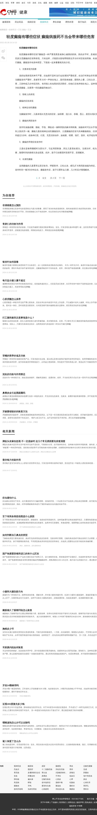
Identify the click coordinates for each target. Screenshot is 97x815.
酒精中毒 (59, 782)
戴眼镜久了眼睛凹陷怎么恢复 (17, 610)
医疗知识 (82, 22)
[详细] (70, 212)
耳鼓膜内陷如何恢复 (13, 647)
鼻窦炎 (44, 776)
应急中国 (88, 3)
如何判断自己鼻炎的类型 (15, 535)
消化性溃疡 (60, 769)
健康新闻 (6, 22)
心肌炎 (58, 779)
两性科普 (69, 22)
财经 (18, 3)
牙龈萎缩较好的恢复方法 (15, 411)
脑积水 (72, 786)
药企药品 (19, 22)
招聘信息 (71, 802)
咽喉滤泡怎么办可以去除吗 (16, 722)
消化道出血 (60, 789)
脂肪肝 (30, 769)
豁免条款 (88, 802)
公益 (61, 3)
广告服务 (54, 802)
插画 (50, 3)
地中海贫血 (87, 776)
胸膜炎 (72, 789)
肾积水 (86, 789)
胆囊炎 (86, 773)
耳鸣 (29, 786)
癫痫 (24, 30)
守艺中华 (79, 3)
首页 (2, 3)
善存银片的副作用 (12, 460)
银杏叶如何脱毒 (10, 262)
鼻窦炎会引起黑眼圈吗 (14, 393)
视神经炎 (17, 766)
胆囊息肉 (31, 776)
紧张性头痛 (46, 786)
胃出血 (44, 773)
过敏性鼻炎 (46, 779)
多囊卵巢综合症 (34, 773)
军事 (12, 3)
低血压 (72, 776)
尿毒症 (72, 773)
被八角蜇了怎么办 (12, 741)
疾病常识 (44, 22)
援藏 (45, 3)
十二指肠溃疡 (47, 769)
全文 (44, 178)
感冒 (43, 766)
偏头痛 (30, 779)
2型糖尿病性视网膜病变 (65, 773)
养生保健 (57, 22)
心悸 (71, 779)
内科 (2, 766)
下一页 (62, 178)
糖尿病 (30, 766)
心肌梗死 (45, 789)
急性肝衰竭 (18, 789)
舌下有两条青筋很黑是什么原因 (18, 516)
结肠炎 (72, 782)
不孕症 (58, 776)
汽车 (29, 3)
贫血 (15, 776)
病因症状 (32, 22)
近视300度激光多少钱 (14, 704)
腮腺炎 (16, 786)
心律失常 (86, 782)
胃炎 (71, 766)
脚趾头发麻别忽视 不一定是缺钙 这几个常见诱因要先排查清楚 (34, 441)
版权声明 (80, 802)
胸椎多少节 (8, 629)
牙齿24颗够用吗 (11, 685)
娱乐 (23, 3)
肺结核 (16, 779)
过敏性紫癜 (87, 766)
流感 (85, 769)
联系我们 (62, 802)
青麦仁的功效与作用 (13, 224)
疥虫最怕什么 (9, 498)
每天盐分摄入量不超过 (14, 280)
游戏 (34, 3)
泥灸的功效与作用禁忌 (14, 374)
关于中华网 (44, 802)
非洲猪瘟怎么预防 (12, 205)
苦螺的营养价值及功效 (14, 355)
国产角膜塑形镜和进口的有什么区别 (21, 553)
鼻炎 (85, 779)
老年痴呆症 (46, 782)
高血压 (16, 769)
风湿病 (16, 782)
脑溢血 (58, 786)
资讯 (7, 3)
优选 (67, 3)
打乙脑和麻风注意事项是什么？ (18, 317)
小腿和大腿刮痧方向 (13, 591)
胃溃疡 (16, 773)
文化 (40, 3)
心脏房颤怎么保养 (12, 299)
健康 (56, 3)
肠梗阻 (58, 766)
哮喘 (29, 782)
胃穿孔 (86, 786)
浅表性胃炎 (32, 789)
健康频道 (3, 30)
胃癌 (71, 769)
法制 (72, 3)
